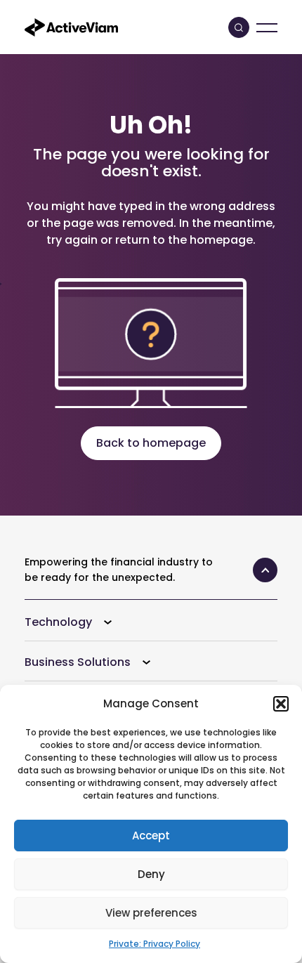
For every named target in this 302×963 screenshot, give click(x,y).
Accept (151, 835)
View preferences (151, 912)
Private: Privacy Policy (154, 944)
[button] (281, 704)
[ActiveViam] (71, 26)
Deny (151, 874)
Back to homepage (151, 443)
